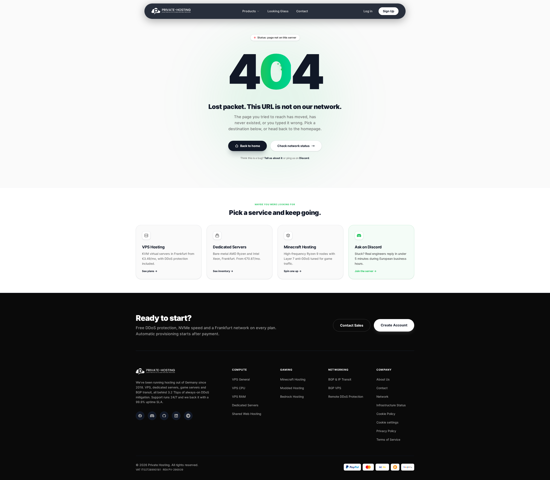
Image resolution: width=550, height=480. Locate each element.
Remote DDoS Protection (345, 396)
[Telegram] (188, 415)
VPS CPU (238, 388)
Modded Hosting (292, 388)
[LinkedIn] (176, 415)
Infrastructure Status (391, 405)
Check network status (293, 146)
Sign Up (388, 11)
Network (382, 396)
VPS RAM (239, 396)
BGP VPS (334, 388)
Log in (368, 11)
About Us (383, 379)
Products (249, 11)
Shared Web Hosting (246, 414)
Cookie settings (387, 422)
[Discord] (152, 415)
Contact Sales (351, 325)
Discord (304, 158)
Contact (302, 11)
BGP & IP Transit (339, 379)
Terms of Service (388, 439)
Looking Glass (278, 11)
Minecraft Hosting (293, 379)
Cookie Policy (385, 414)
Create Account (394, 325)
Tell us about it (273, 158)
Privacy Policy (386, 431)
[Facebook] (140, 415)
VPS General (241, 379)
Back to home (250, 146)
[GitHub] (164, 415)
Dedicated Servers (245, 405)
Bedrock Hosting (292, 396)
